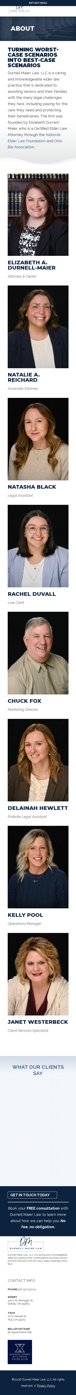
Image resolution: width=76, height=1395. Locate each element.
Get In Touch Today (30, 1195)
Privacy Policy (46, 1385)
